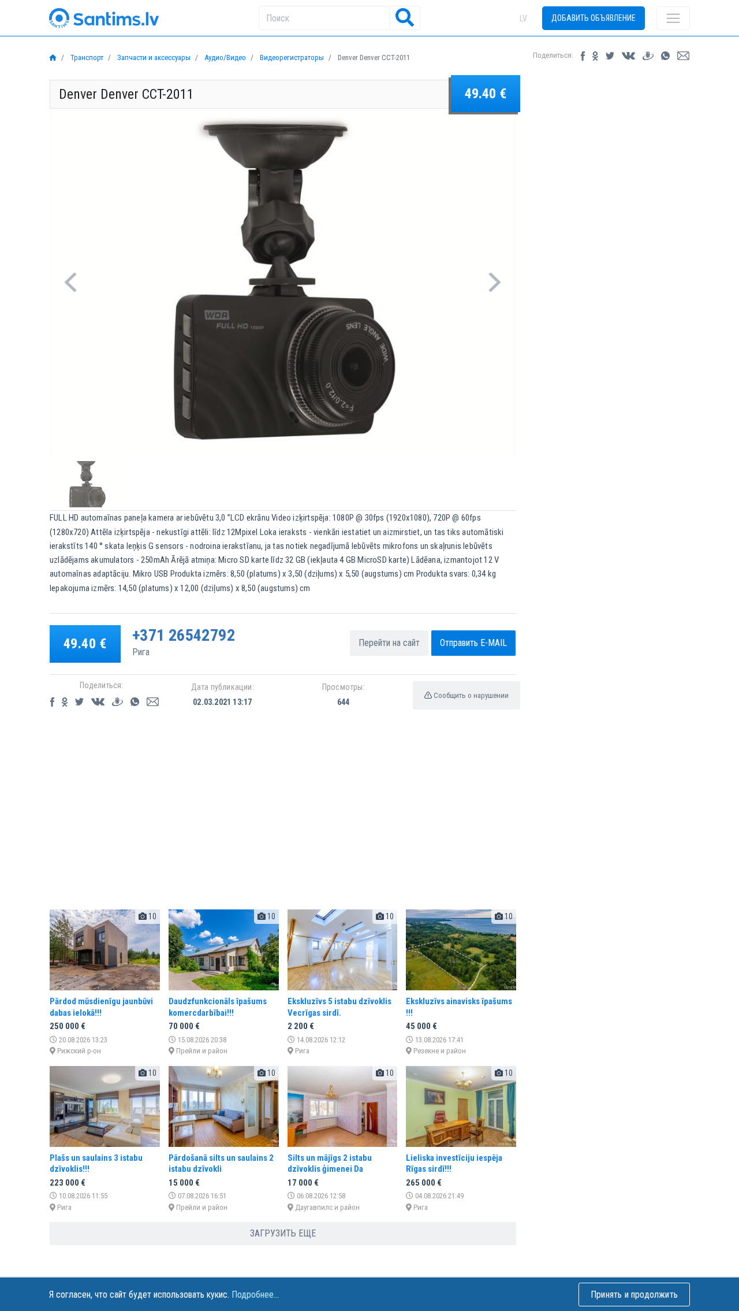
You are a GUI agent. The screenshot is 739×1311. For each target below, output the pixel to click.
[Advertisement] (283, 819)
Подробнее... (255, 1294)
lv (523, 18)
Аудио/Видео (224, 57)
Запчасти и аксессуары (153, 57)
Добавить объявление (593, 18)
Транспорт (86, 57)
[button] (71, 282)
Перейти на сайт (389, 642)
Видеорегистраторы (291, 57)
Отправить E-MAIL (473, 642)
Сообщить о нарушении (470, 695)
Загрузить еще (283, 1233)
